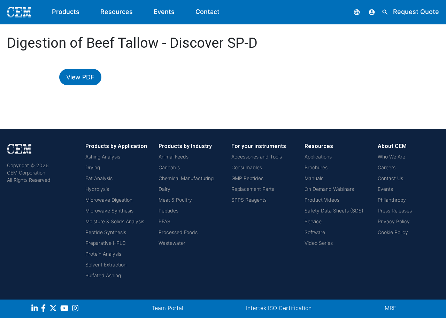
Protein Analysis (103, 254)
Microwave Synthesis (109, 211)
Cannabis (169, 167)
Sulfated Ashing (103, 275)
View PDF (80, 77)
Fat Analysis (99, 178)
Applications (318, 157)
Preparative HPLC (105, 243)
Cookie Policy (393, 232)
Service (313, 221)
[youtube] (65, 309)
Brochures (316, 167)
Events (164, 11)
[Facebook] (45, 309)
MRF (390, 307)
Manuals (314, 178)
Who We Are (391, 157)
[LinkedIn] (35, 309)
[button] (351, 11)
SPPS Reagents (249, 200)
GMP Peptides (247, 178)
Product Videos (322, 200)
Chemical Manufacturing (186, 178)
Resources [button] (116, 11)
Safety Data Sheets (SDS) (334, 211)
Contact (207, 11)
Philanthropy (392, 200)
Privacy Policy (394, 221)
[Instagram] (76, 309)
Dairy (164, 189)
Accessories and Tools (256, 157)
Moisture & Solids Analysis (114, 221)
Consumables (246, 167)
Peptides (168, 211)
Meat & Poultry (175, 200)
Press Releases (395, 211)
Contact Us (390, 178)
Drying (92, 167)
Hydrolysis (97, 189)
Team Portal (167, 307)
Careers (386, 167)
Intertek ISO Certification (279, 307)
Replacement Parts (252, 189)
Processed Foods (178, 232)
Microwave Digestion (108, 200)
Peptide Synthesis (105, 232)
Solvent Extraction (105, 264)
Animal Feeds (174, 157)
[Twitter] (54, 309)
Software (315, 232)
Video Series (319, 243)
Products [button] (65, 11)
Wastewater (172, 243)
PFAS (164, 221)
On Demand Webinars (329, 189)
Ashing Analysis (102, 157)
